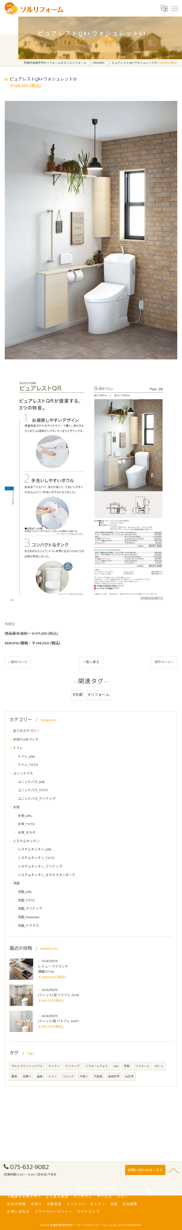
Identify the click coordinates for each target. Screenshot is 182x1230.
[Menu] (174, 8)
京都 (127, 1066)
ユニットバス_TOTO (33, 790)
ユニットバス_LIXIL (31, 782)
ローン (159, 1066)
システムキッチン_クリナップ (40, 866)
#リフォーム (98, 695)
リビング (68, 1076)
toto (116, 1066)
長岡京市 (113, 1076)
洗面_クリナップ (30, 908)
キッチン (54, 1066)
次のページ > (164, 662)
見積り (27, 1076)
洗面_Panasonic (29, 917)
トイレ (18, 748)
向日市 (129, 1076)
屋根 (40, 1076)
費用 (14, 1076)
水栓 (16, 807)
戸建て (84, 1076)
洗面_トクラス (28, 925)
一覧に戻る (91, 662)
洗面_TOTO (26, 900)
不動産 (98, 1076)
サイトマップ (88, 1211)
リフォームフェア (96, 1066)
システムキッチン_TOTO (36, 858)
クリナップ (72, 1066)
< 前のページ (18, 662)
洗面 (16, 883)
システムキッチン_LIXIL (35, 849)
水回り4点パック (25, 739)
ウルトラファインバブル (27, 1066)
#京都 (78, 695)
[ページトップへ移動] (173, 1170)
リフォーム (142, 1066)
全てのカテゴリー (26, 731)
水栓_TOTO (26, 824)
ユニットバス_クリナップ (36, 798)
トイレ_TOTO (28, 765)
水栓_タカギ (27, 832)
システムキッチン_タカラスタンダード (46, 875)
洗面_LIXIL (25, 892)
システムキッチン (26, 841)
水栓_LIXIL (25, 815)
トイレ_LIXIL (26, 756)
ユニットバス (23, 773)
